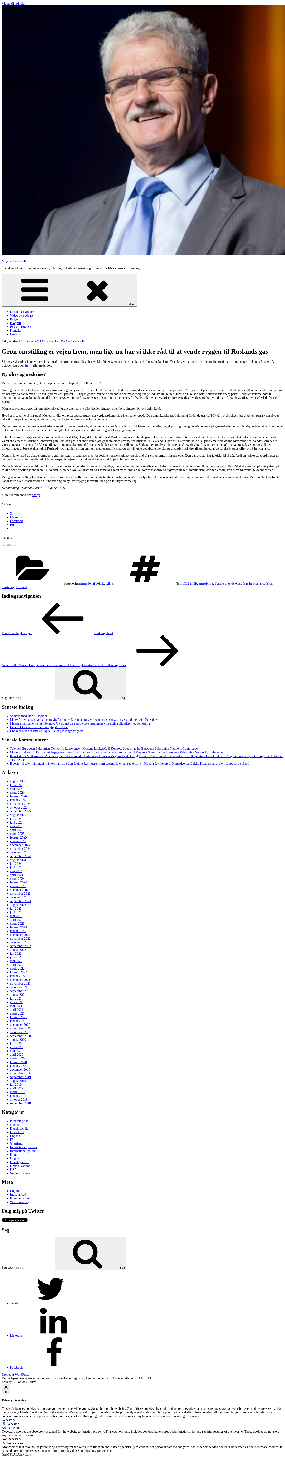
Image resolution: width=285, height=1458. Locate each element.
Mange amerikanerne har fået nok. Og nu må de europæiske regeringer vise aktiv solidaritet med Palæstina (80, 723)
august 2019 (18, 1081)
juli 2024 (16, 863)
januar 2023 (18, 931)
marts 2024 (17, 878)
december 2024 (20, 845)
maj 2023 (16, 916)
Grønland (16, 1143)
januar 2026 (18, 800)
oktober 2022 (19, 942)
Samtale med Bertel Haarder (28, 716)
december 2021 (20, 979)
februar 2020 (18, 1062)
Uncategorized (19, 1162)
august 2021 (18, 994)
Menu (132, 304)
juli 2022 (16, 953)
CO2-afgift (190, 583)
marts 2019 (17, 1092)
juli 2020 (16, 1043)
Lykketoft (77, 341)
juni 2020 (16, 1047)
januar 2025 (18, 841)
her (27, 365)
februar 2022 (18, 972)
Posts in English (20, 326)
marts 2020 (17, 1058)
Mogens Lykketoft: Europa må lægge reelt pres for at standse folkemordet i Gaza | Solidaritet (71, 752)
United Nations (20, 1166)
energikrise (206, 583)
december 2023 (20, 890)
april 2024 (16, 875)
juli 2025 (16, 818)
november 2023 (20, 893)
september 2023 (20, 901)
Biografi (15, 323)
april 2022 (16, 964)
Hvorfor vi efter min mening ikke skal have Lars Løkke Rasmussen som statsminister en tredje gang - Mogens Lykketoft (89, 763)
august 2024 (18, 860)
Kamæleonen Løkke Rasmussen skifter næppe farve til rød (210, 763)
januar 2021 (18, 1021)
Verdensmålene (20, 1173)
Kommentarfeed (20, 1198)
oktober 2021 (19, 987)
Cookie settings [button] (123, 1378)
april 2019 (16, 1088)
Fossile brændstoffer (228, 583)
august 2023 (18, 905)
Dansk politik (19, 1128)
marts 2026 (17, 792)
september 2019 (20, 1077)
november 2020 (20, 1028)
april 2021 (16, 1009)
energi (36, 495)
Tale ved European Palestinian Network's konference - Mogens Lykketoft (58, 748)
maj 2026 (16, 788)
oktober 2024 (19, 852)
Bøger (14, 319)
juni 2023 (16, 912)
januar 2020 (18, 1066)
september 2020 (20, 1036)
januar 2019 (18, 1096)
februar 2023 (18, 927)
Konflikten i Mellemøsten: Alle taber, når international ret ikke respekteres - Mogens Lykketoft (72, 756)
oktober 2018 (19, 1099)
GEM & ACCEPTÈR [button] (16, 1454)
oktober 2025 (19, 807)
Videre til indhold (13, 3)
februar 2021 (18, 1017)
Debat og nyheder (22, 311)
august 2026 (18, 781)
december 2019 (20, 1069)
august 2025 (18, 815)
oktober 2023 (19, 897)
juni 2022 (16, 957)
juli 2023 (16, 908)
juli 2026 (16, 785)
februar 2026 (18, 796)
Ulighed (15, 1158)
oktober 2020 (19, 1032)
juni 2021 (16, 1002)
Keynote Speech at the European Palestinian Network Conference (154, 748)
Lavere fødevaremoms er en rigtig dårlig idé (39, 727)
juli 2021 (16, 998)
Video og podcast (21, 315)
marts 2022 (17, 968)
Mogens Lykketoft (14, 261)
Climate (15, 1124)
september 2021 (20, 991)
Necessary (13, 1424)
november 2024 (20, 848)
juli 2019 (16, 1084)
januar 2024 (18, 886)
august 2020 (18, 1039)
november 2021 (20, 983)
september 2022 (20, 946)
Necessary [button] (8, 1420)
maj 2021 (16, 1006)
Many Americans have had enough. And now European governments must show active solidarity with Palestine (83, 719)
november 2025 (20, 803)
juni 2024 (16, 867)
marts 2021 (17, 1013)
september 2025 (20, 811)
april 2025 (16, 830)
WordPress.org (19, 1202)
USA (13, 1169)
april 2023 (16, 920)
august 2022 (18, 949)
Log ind (15, 1191)
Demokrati (17, 1132)
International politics (23, 1147)
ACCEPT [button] (145, 1378)
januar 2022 (18, 976)
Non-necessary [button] (11, 1439)
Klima (110, 583)
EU (12, 1139)
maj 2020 (16, 1051)
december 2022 (20, 934)
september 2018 (20, 1103)
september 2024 (20, 856)
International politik (91, 583)
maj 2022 (16, 961)
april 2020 (16, 1054)
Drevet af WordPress (15, 1374)
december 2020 (20, 1024)
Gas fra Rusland (253, 583)
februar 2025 (18, 837)
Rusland (21, 587)
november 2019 (20, 1073)
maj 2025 (16, 826)
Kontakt (15, 330)
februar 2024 (18, 882)
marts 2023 (17, 923)
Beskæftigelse (19, 1121)
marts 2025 (17, 833)
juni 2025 (16, 822)
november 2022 (20, 938)
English (15, 334)
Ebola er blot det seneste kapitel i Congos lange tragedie (46, 731)
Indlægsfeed (18, 1194)
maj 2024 (16, 871)
